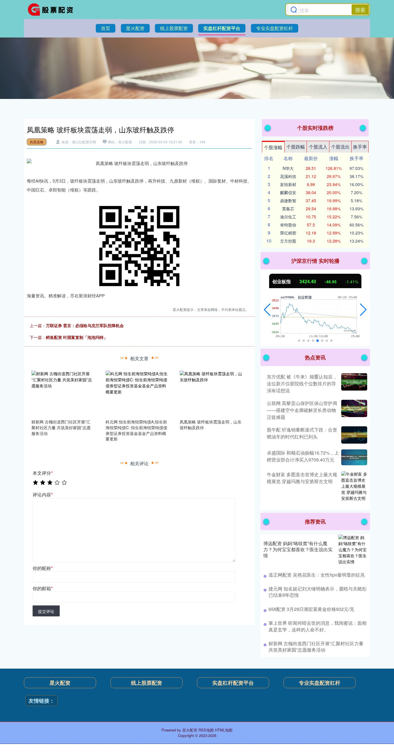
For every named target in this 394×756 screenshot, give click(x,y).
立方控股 (288, 241)
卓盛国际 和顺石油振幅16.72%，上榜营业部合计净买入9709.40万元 (303, 456)
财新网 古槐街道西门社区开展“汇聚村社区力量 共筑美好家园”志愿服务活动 (316, 646)
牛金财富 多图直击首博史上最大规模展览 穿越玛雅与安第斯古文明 (302, 478)
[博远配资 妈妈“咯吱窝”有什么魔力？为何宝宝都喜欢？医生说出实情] (352, 549)
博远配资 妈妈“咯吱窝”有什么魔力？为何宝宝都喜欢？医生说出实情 (298, 549)
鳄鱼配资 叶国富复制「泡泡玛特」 (77, 337)
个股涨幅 (273, 147)
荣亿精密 (288, 233)
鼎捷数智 (288, 200)
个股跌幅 (295, 146)
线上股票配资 (174, 28)
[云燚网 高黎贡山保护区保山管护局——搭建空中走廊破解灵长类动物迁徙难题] (353, 410)
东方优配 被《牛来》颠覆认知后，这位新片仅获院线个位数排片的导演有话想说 (302, 383)
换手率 (360, 146)
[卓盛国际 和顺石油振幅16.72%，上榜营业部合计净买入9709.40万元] (353, 457)
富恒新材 (288, 184)
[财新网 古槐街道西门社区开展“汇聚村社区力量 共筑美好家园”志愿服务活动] (62, 393)
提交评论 (46, 611)
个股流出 (340, 146)
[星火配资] (52, 9)
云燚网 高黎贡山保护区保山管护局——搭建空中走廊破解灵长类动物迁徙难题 (302, 410)
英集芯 (288, 208)
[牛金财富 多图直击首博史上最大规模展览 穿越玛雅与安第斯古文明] (353, 486)
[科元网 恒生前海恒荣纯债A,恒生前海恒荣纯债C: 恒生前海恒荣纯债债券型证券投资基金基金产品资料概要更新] (137, 393)
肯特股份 (288, 225)
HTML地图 (223, 730)
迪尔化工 (288, 217)
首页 (105, 28)
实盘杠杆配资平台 (221, 28)
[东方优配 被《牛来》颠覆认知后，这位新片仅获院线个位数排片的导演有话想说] (353, 383)
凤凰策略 (37, 141)
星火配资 (135, 28)
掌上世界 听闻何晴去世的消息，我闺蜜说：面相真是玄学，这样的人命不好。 (318, 626)
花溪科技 (288, 176)
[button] (267, 309)
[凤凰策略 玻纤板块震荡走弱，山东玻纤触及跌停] (211, 393)
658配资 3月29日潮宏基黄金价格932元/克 (311, 609)
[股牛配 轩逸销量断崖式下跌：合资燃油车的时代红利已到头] (353, 435)
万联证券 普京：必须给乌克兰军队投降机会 (85, 325)
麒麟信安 (288, 192)
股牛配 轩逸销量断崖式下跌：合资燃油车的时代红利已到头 (302, 433)
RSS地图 (206, 730)
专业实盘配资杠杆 (274, 28)
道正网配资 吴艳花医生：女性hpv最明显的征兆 (317, 574)
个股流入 (318, 146)
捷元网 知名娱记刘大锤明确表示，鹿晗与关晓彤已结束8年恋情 (318, 591)
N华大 (288, 168)
